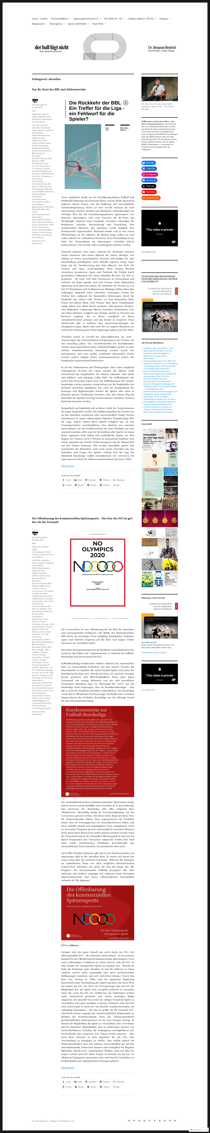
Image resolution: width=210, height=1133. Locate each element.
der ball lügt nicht (40, 1121)
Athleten (41, 130)
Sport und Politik (77, 24)
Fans (46, 619)
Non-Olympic (38, 650)
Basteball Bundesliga (41, 148)
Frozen (42, 622)
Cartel (45, 163)
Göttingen (36, 624)
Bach (34, 578)
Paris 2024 (97, 24)
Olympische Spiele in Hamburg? (157, 394)
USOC (49, 703)
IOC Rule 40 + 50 (113, 18)
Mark (47, 639)
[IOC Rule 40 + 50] (144, 1121)
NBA (39, 209)
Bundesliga (37, 163)
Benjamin (36, 156)
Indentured (43, 629)
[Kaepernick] (160, 1121)
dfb (49, 184)
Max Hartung (38, 642)
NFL (43, 209)
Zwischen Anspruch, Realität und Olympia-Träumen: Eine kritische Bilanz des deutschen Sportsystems (158, 409)
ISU (46, 634)
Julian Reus (37, 637)
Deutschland (37, 181)
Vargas (35, 232)
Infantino (36, 634)
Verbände (36, 235)
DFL (34, 186)
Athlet (34, 130)
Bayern (49, 151)
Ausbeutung (44, 143)
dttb (50, 189)
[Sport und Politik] (170, 1121)
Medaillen (48, 642)
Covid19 (46, 169)
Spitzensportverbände (41, 220)
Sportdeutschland (45, 222)
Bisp (50, 158)
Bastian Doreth (38, 151)
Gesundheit (37, 197)
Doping (163, 18)
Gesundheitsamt (39, 199)
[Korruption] (165, 1121)
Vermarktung (38, 237)
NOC (50, 647)
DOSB (45, 189)
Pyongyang (37, 665)
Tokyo (35, 230)
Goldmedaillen (38, 627)
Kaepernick (38, 24)
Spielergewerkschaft (40, 215)
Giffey (46, 202)
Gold (51, 624)
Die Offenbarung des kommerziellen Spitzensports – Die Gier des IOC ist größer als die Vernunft (83, 520)
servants (35, 673)
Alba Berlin (45, 128)
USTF (34, 706)
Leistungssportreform (41, 552)
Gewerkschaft (38, 202)
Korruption (56, 24)
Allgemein (36, 114)
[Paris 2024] (175, 1121)
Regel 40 (46, 665)
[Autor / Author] (129, 1121)
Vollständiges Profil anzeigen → (154, 653)
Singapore (44, 675)
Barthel (35, 146)
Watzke (47, 708)
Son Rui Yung (46, 678)
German (45, 624)
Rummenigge (47, 670)
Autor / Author (40, 18)
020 (33, 125)
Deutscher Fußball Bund (42, 174)
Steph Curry (48, 690)
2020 (39, 560)
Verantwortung (44, 232)
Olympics (43, 660)
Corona (35, 166)
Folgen (35, 194)
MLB (34, 209)
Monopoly (36, 647)
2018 (34, 560)
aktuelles (36, 128)
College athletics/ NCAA (140, 18)
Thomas (46, 696)
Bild (34, 111)
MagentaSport (38, 207)
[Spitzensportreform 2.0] (139, 1121)
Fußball (42, 194)
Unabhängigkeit (45, 230)
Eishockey (49, 192)
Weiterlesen (67, 466)
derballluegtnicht (39, 105)
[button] (159, 309)
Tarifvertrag (43, 227)
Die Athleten (41, 186)
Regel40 (35, 668)
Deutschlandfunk (39, 184)
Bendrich (40, 153)
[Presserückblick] (134, 1121)
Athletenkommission (41, 135)
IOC (42, 634)
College (35, 588)
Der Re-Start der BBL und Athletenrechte (59, 90)
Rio (46, 668)
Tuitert (47, 698)
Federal (35, 622)
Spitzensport (37, 217)
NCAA (44, 647)
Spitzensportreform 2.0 (86, 18)
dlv (33, 189)
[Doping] (154, 1121)
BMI (42, 161)
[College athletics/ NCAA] (149, 1121)
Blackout (36, 161)
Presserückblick (59, 18)
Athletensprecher (39, 141)
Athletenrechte (44, 117)
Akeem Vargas (42, 125)
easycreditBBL (38, 192)
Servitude (44, 673)
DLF (49, 186)
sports (34, 225)
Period (45, 662)
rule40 (37, 670)
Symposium (37, 696)
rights (42, 668)
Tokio (34, 698)
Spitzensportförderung (42, 683)
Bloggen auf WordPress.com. (62, 1121)
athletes (35, 143)
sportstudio (43, 225)
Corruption (37, 169)
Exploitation (37, 619)
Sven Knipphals (39, 693)
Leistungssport (38, 204)
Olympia (35, 554)
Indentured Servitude (41, 632)
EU (33, 614)
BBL (34, 153)
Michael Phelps (38, 645)
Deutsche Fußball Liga (41, 171)
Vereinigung (46, 235)
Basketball (36, 119)
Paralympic (37, 662)
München (49, 207)
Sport (34, 222)
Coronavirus (44, 166)
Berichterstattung (39, 158)
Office (47, 650)
